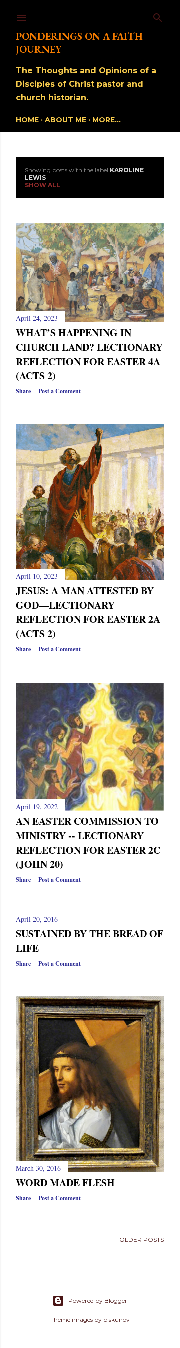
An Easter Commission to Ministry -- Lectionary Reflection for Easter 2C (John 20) (88, 842)
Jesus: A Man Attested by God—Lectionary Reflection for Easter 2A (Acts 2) (88, 612)
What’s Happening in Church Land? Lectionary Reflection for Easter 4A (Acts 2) (89, 354)
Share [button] (23, 391)
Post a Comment (59, 391)
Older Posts (142, 1239)
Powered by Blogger (98, 1300)
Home (27, 119)
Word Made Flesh (65, 1182)
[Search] (158, 15)
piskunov (117, 1319)
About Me (65, 119)
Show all (42, 185)
